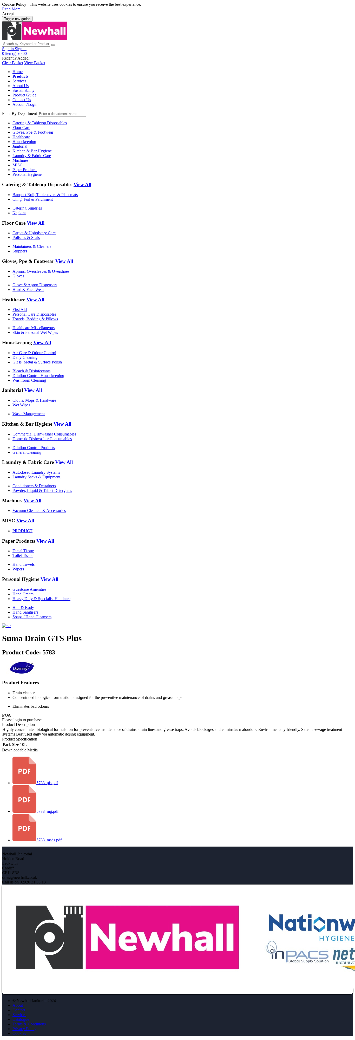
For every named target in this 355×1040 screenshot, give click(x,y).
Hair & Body (23, 607)
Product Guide (24, 95)
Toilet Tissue (22, 555)
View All (82, 184)
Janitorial (19, 146)
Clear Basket (12, 63)
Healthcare (21, 137)
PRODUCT (22, 531)
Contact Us (21, 100)
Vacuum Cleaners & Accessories (39, 510)
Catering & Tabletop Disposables (39, 123)
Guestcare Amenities (29, 589)
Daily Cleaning (24, 357)
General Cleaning (26, 452)
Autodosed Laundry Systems (36, 472)
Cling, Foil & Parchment (32, 199)
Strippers (19, 251)
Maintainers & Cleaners (31, 246)
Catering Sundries (27, 208)
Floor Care (21, 127)
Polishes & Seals (26, 237)
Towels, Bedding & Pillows (35, 319)
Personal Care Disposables (34, 314)
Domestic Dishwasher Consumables (42, 439)
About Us (20, 85)
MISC (17, 165)
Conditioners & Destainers (34, 486)
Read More (11, 9)
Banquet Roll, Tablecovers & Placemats (45, 194)
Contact (18, 1010)
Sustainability (23, 90)
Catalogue (20, 1019)
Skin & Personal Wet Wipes (35, 332)
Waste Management (28, 414)
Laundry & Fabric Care (31, 155)
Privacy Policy (24, 1028)
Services (19, 81)
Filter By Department (19, 113)
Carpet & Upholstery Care (34, 233)
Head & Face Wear (28, 289)
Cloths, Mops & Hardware (34, 400)
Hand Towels (23, 564)
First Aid (19, 309)
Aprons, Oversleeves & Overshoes (40, 271)
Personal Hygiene (27, 174)
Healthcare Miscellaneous (33, 328)
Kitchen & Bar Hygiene (32, 151)
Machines (20, 160)
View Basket (34, 63)
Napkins (19, 213)
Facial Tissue (23, 551)
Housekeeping (24, 141)
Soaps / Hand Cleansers (31, 617)
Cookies (19, 1033)
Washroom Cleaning (29, 380)
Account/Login (24, 104)
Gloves (18, 276)
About (17, 1005)
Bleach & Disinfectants (31, 371)
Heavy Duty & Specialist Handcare (41, 598)
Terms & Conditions (29, 1024)
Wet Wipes (21, 405)
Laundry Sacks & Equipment (36, 477)
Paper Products (24, 169)
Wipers (18, 569)
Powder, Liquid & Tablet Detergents (42, 490)
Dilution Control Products (33, 447)
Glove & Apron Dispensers (34, 285)
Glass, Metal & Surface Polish (37, 362)
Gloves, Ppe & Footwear (32, 132)
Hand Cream (23, 594)
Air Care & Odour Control (34, 352)
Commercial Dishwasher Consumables (44, 434)
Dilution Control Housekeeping (38, 375)
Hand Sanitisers (25, 612)
